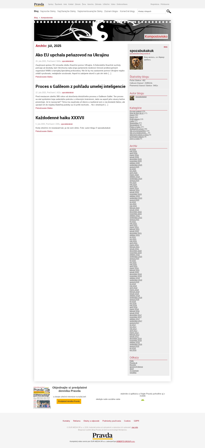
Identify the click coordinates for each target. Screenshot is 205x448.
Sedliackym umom (137, 129)
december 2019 (136, 274)
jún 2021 (133, 239)
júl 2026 (133, 149)
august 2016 (134, 346)
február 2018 (134, 311)
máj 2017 (133, 329)
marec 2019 (134, 290)
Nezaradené (134, 125)
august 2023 (134, 200)
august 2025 (134, 167)
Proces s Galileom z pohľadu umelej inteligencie (81, 86)
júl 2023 (133, 202)
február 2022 (134, 229)
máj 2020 (133, 264)
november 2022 (136, 214)
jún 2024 (133, 183)
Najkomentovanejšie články (90, 11)
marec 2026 (134, 155)
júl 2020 (133, 261)
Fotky (132, 361)
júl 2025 (133, 169)
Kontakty (66, 421)
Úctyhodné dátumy (137, 137)
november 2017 (136, 317)
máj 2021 (133, 241)
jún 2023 (133, 204)
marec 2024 (134, 188)
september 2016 (136, 344)
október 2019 (135, 278)
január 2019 (134, 294)
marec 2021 (134, 245)
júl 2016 (133, 348)
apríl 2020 (133, 266)
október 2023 (135, 196)
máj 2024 (133, 184)
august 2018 (134, 300)
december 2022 (136, 212)
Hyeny (132, 115)
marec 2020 (134, 268)
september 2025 (136, 165)
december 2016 (136, 339)
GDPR (136, 421)
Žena (84, 4)
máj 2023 (133, 206)
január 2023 (134, 210)
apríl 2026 (133, 153)
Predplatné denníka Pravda (69, 401)
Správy (50, 4)
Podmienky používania (111, 421)
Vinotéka (133, 373)
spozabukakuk (68, 61)
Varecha (90, 4)
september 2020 (136, 257)
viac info (135, 427)
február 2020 (134, 270)
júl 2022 (133, 222)
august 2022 (134, 220)
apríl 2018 (133, 307)
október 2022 (135, 216)
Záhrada (98, 4)
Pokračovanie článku (44, 77)
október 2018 (135, 296)
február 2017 (134, 335)
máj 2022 (133, 223)
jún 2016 (133, 350)
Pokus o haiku (135, 127)
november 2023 (136, 194)
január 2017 (134, 337)
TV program (134, 371)
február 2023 (134, 208)
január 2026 (134, 157)
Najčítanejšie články (66, 11)
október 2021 (135, 235)
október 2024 (135, 177)
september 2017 (136, 321)
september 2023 (136, 198)
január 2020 (134, 272)
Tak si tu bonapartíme (138, 131)
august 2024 (134, 181)
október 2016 (135, 342)
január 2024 (134, 192)
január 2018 (134, 313)
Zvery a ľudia (135, 139)
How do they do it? (137, 113)
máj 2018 (133, 305)
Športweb (58, 4)
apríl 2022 (133, 225)
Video (113, 4)
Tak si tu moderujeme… (139, 133)
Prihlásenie (165, 4)
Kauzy (132, 117)
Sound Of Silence (136, 367)
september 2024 (136, 179)
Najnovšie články (48, 11)
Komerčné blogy (127, 11)
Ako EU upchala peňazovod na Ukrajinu (72, 55)
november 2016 (136, 340)
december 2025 (136, 159)
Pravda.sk (133, 363)
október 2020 (135, 255)
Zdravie (78, 4)
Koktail (70, 4)
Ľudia (132, 121)
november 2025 (136, 161)
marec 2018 (134, 309)
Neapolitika (134, 123)
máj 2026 (133, 151)
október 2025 (135, 163)
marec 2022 (134, 227)
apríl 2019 (133, 288)
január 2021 (134, 249)
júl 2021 (133, 237)
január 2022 (134, 231)
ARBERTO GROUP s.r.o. (125, 441)
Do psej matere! (136, 111)
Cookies (127, 421)
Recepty (133, 365)
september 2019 (136, 280)
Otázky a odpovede (91, 421)
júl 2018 (133, 301)
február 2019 (134, 292)
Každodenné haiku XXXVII (60, 117)
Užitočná (106, 4)
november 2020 (136, 253)
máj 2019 (133, 286)
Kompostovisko (47, 18)
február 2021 (134, 247)
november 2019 (136, 276)
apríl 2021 (133, 243)
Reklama (76, 421)
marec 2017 (134, 333)
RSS (165, 47)
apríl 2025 (133, 173)
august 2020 (134, 259)
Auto (65, 4)
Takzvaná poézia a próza (139, 135)
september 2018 (136, 298)
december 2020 (136, 251)
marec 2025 (134, 175)
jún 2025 (133, 171)
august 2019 (134, 282)
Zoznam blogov (111, 11)
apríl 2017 (133, 331)
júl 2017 (133, 325)
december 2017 (136, 315)
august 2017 (134, 323)
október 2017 (135, 319)
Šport (132, 369)
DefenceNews (122, 4)
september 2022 (136, 218)
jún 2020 (133, 262)
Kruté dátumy (135, 119)
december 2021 (136, 233)
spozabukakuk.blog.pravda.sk (140, 53)
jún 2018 (133, 303)
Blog (36, 11)
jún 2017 (133, 327)
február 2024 (134, 190)
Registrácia (155, 4)
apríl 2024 (133, 186)
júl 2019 (133, 284)
